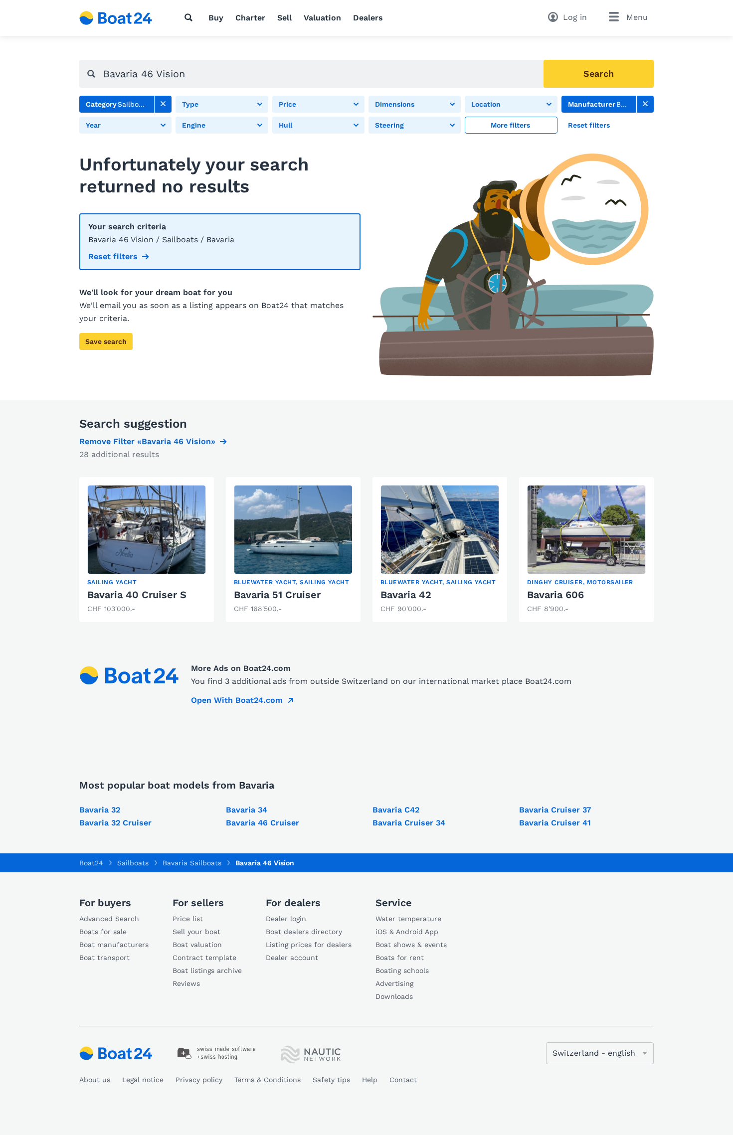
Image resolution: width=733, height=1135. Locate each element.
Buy (215, 17)
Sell (284, 17)
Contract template (204, 958)
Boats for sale (103, 932)
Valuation (322, 17)
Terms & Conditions (267, 1080)
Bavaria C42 (395, 809)
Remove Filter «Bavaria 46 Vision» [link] (147, 441)
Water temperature (408, 919)
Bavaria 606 (555, 595)
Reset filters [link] (113, 256)
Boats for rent (399, 958)
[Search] (190, 17)
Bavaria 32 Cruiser (115, 822)
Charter (250, 17)
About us (94, 1080)
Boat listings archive (207, 970)
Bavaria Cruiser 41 (555, 822)
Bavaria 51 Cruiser (277, 595)
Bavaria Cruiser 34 (408, 822)
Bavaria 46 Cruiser (262, 822)
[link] (163, 104)
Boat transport (104, 958)
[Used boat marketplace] (116, 18)
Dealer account (292, 958)
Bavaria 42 (405, 595)
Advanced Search (109, 919)
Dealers (368, 17)
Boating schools (402, 970)
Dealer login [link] (286, 919)
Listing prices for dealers (309, 945)
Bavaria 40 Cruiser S (136, 595)
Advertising (394, 983)
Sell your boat (196, 932)
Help (369, 1080)
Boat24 (91, 863)
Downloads (394, 996)
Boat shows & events (411, 945)
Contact (403, 1080)
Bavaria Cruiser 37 (555, 809)
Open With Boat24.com (237, 700)
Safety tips (331, 1080)
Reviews (186, 983)
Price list (188, 919)
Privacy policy (199, 1080)
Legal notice (143, 1080)
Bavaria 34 (246, 809)
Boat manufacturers (114, 945)
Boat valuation (197, 945)
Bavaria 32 (99, 809)
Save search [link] (106, 341)
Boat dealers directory (304, 932)
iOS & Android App (406, 932)
